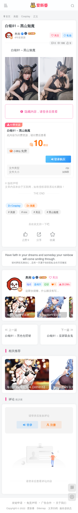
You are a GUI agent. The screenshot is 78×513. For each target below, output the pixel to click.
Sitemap (41, 508)
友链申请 (17, 503)
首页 (7, 16)
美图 (15, 16)
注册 (53, 425)
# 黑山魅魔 (52, 212)
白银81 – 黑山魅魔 (20, 25)
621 (39, 284)
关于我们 (61, 503)
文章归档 (53, 508)
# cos (24, 212)
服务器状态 (66, 508)
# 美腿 (11, 212)
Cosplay (25, 16)
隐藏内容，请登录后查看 (40, 111)
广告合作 (46, 503)
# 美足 (37, 212)
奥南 (17, 34)
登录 (29, 425)
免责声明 (32, 503)
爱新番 (30, 508)
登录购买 (59, 159)
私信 (69, 35)
